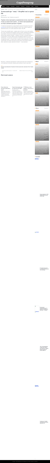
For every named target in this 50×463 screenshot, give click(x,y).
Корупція (17, 6)
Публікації (28, 6)
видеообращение (8, 66)
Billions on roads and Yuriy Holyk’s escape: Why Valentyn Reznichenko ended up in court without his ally (41, 143)
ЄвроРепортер (25, 2)
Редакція (36, 6)
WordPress (36, 461)
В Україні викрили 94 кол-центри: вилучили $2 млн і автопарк (44, 269)
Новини (3, 6)
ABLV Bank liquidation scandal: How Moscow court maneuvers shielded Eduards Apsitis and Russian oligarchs (41, 113)
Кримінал (22, 6)
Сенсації (7, 6)
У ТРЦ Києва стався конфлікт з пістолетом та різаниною (28, 88)
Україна (31, 66)
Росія (29, 66)
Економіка (12, 6)
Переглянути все (46, 14)
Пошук (36, 9)
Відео (32, 6)
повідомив (3, 27)
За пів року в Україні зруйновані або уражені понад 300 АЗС (44, 422)
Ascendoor (29, 461)
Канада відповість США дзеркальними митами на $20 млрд (44, 195)
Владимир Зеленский (15, 66)
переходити (26, 66)
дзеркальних (21, 66)
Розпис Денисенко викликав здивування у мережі (5, 88)
